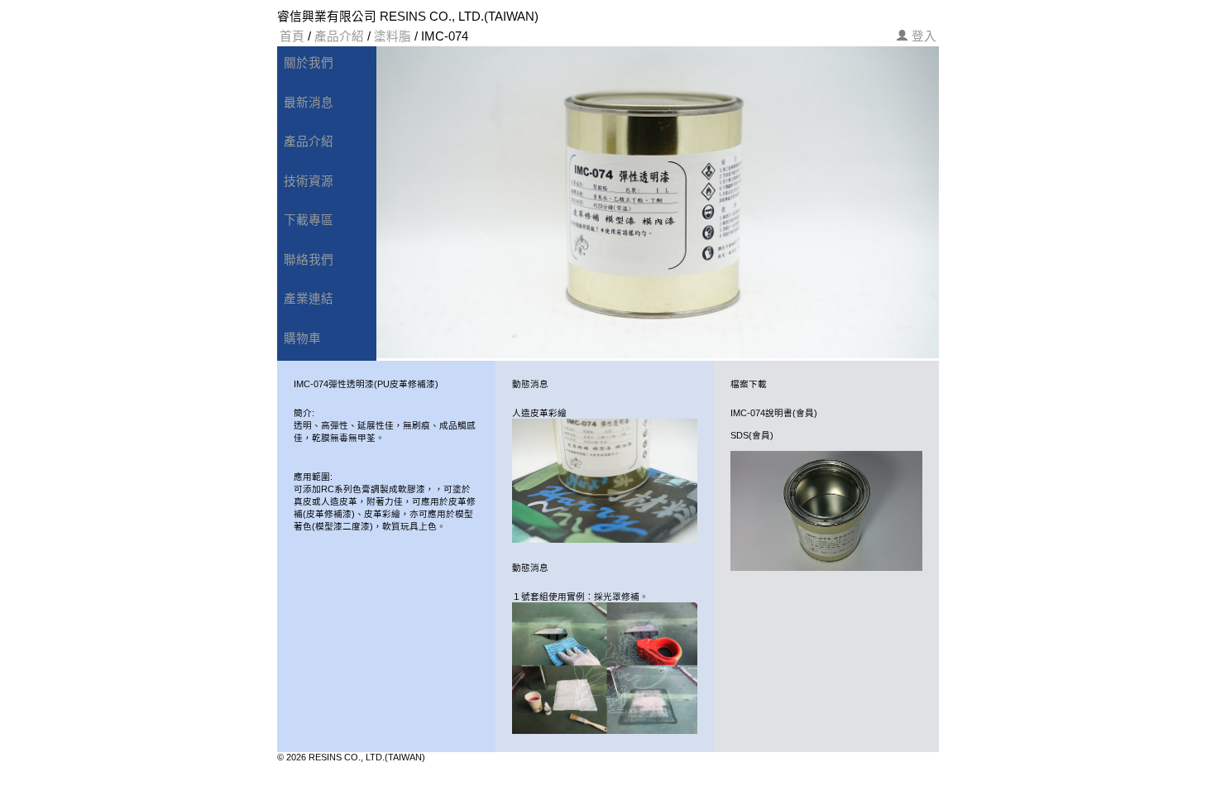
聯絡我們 (308, 259)
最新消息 (308, 102)
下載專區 (308, 220)
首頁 (292, 36)
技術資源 (308, 181)
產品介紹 (339, 36)
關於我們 (308, 63)
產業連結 (308, 298)
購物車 (302, 338)
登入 (924, 36)
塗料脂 (392, 36)
